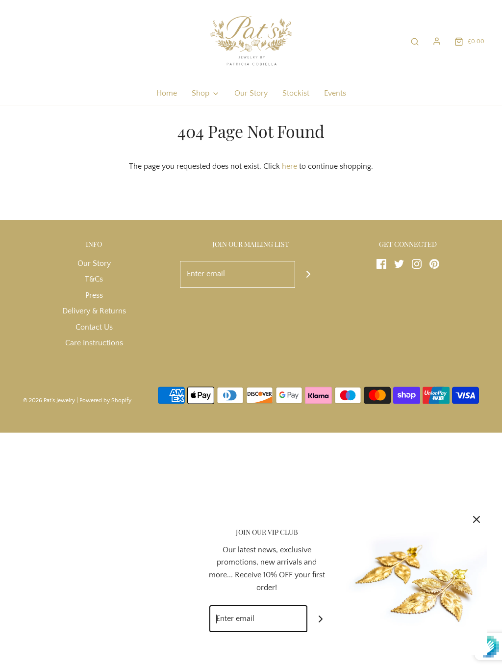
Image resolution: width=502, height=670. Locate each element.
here (289, 166)
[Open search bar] (415, 41)
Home (166, 93)
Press (94, 295)
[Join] (308, 274)
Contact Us (94, 327)
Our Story (251, 93)
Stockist (295, 93)
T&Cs (94, 279)
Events (335, 93)
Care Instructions (94, 342)
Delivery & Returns (94, 311)
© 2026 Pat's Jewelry (49, 400)
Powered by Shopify (105, 400)
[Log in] (437, 41)
